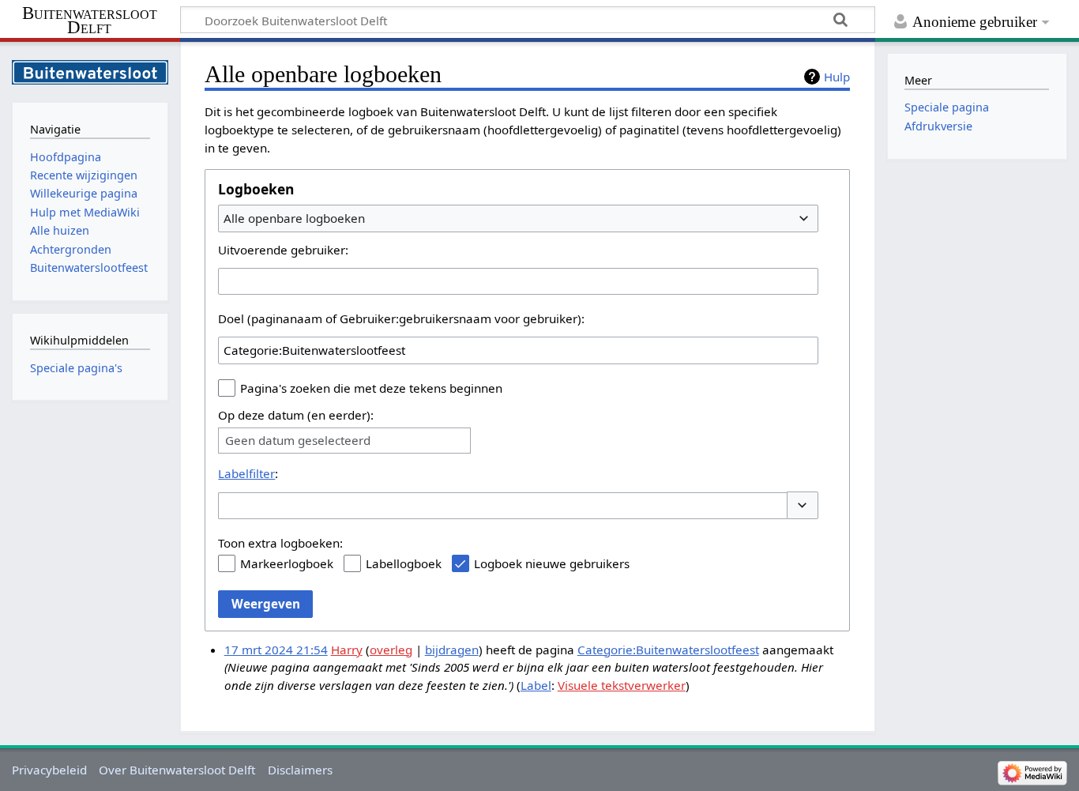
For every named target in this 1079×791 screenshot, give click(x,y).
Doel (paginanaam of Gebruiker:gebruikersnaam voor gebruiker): (401, 318)
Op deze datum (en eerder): (296, 415)
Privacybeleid (49, 770)
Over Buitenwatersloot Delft (177, 770)
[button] (802, 505)
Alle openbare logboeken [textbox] (294, 218)
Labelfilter (246, 473)
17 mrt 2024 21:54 (276, 649)
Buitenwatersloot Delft (89, 20)
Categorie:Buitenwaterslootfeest (668, 649)
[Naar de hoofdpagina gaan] (90, 71)
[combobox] (518, 218)
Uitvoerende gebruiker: (283, 250)
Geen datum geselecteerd (297, 440)
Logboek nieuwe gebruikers (552, 563)
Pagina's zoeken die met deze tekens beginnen (371, 388)
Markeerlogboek (286, 563)
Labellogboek (404, 563)
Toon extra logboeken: (280, 543)
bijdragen (452, 649)
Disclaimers (300, 770)
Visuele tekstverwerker (622, 685)
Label (536, 685)
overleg (391, 649)
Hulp (837, 77)
